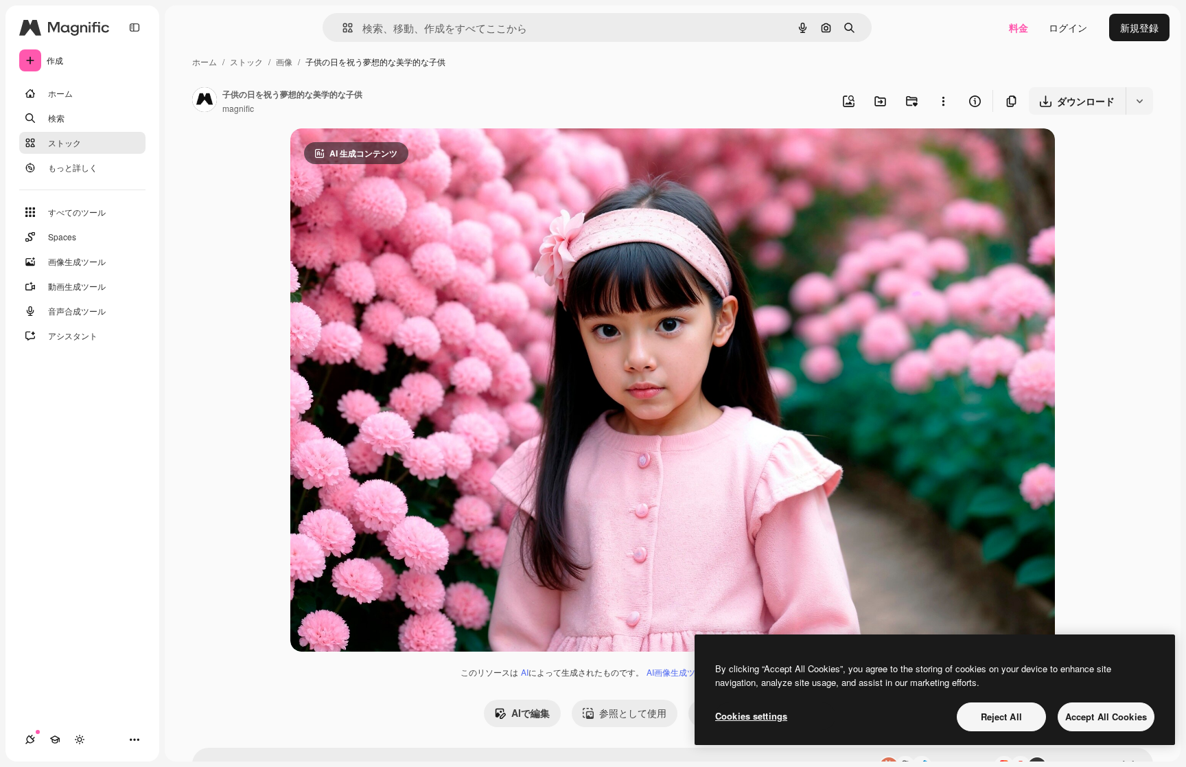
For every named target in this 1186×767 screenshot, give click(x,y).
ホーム (204, 61)
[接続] (30, 740)
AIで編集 (530, 713)
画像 (284, 61)
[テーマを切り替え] (80, 740)
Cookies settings (751, 715)
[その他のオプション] (943, 101)
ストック (246, 61)
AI (524, 672)
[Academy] (55, 740)
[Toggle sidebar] (135, 27)
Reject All (1001, 716)
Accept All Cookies (1106, 716)
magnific (238, 108)
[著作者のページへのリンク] (204, 101)
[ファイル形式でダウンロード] (1139, 101)
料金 (1018, 27)
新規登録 (1139, 27)
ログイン (1068, 27)
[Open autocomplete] (342, 28)
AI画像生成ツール (679, 672)
